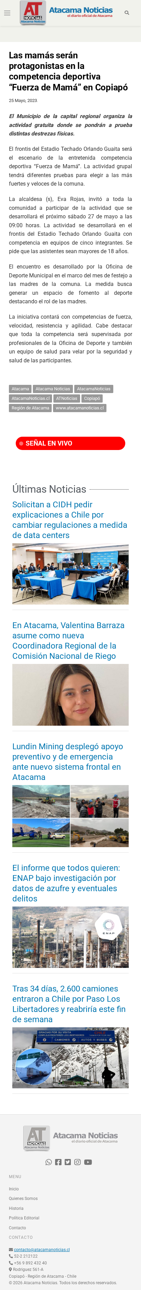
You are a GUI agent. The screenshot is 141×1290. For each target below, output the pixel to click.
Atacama (20, 388)
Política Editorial (24, 1218)
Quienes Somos (23, 1198)
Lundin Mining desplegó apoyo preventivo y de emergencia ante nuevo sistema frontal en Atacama (67, 762)
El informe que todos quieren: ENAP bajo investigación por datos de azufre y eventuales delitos (66, 883)
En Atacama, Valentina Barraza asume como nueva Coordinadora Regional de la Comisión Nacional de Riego (68, 641)
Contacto (17, 1228)
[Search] (127, 13)
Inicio (14, 1189)
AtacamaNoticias (94, 388)
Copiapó (92, 398)
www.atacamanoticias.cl (80, 407)
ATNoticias (66, 398)
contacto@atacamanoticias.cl (42, 1249)
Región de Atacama (30, 407)
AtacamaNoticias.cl (31, 398)
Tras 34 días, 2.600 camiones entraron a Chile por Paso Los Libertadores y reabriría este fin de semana (69, 1004)
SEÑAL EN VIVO (48, 443)
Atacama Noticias (53, 388)
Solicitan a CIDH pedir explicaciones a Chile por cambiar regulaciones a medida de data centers (69, 520)
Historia (16, 1208)
